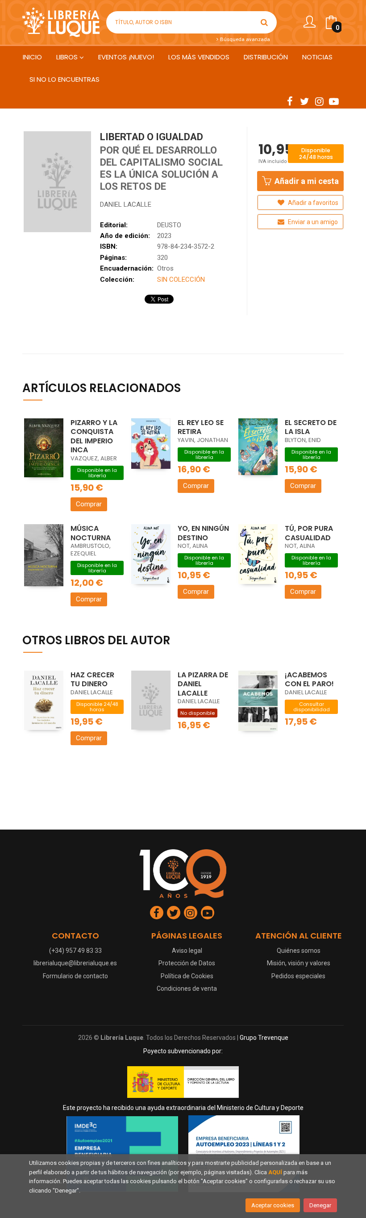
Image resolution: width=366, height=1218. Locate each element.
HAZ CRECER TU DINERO (92, 679)
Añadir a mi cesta (306, 181)
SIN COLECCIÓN (181, 279)
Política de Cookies (187, 976)
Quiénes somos (298, 950)
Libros (67, 57)
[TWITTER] (304, 101)
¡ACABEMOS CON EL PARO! (309, 679)
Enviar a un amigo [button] (312, 221)
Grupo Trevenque (264, 1037)
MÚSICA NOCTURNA (91, 533)
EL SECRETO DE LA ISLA (311, 427)
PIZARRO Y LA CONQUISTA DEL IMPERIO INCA (94, 436)
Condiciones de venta (187, 988)
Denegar (320, 1205)
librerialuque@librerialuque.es (75, 963)
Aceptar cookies (272, 1205)
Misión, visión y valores (298, 963)
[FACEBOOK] (289, 101)
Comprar (89, 504)
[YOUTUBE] (334, 101)
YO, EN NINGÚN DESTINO (203, 533)
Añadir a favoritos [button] (312, 202)
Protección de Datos (186, 963)
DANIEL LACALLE (125, 204)
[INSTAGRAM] (319, 101)
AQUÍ (275, 1172)
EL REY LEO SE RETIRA (201, 427)
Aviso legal (187, 950)
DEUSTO (169, 225)
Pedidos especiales (298, 976)
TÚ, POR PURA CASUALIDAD (309, 533)
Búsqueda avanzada (244, 39)
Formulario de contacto (75, 976)
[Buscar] (264, 22)
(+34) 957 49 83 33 (75, 950)
